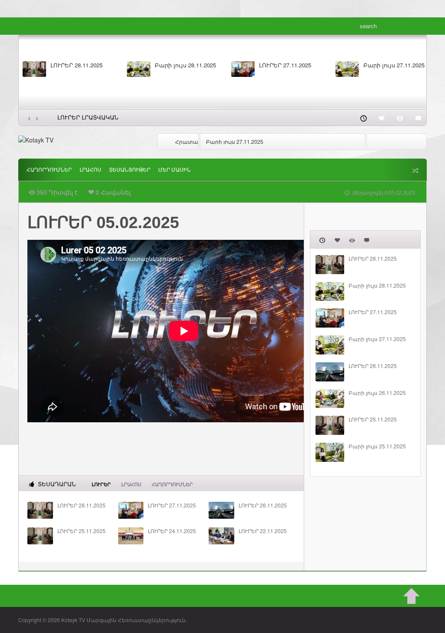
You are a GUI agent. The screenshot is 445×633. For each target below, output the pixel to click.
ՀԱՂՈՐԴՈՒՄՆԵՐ (49, 170)
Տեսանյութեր (129, 170)
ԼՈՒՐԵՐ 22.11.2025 (263, 530)
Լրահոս (90, 170)
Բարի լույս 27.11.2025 (394, 65)
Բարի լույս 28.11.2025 (185, 65)
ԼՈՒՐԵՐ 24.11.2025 (172, 530)
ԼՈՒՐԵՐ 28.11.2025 (76, 65)
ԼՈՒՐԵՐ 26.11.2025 (230, 141)
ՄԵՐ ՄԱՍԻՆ (174, 170)
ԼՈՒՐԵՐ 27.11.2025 (285, 65)
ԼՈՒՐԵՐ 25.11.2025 (81, 530)
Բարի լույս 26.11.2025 (377, 392)
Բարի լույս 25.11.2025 (377, 446)
